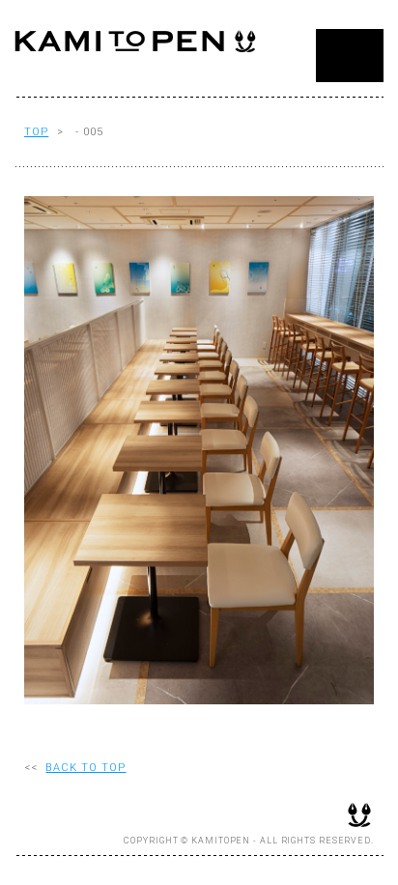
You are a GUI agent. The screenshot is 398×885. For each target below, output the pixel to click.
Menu (350, 55)
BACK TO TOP (85, 767)
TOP (36, 132)
